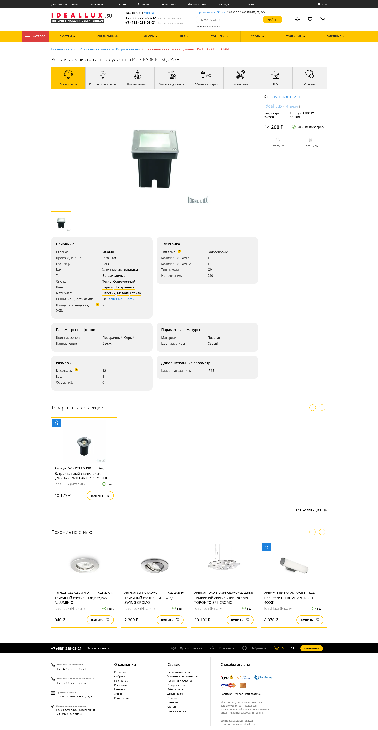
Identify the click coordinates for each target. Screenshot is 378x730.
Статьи (171, 706)
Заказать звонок (98, 648)
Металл (123, 293)
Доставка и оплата (64, 4)
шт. (285, 648)
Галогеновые (218, 252)
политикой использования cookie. (243, 712)
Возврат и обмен (177, 685)
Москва (149, 13)
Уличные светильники (97, 49)
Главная (57, 49)
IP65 (211, 370)
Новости (172, 702)
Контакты (248, 4)
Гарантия (96, 4)
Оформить (311, 648)
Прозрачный (124, 287)
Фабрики (119, 676)
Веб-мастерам (176, 689)
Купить (97, 495)
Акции (118, 693)
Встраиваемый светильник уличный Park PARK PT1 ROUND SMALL (81, 478)
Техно (107, 281)
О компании (125, 664)
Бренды (223, 4)
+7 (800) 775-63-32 (154, 18)
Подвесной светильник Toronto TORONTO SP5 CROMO (221, 600)
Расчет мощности (121, 299)
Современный (124, 281)
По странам (121, 680)
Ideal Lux (109, 258)
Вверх (107, 343)
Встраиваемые (127, 49)
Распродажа (121, 685)
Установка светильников (182, 676)
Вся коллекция (308, 510)
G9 (210, 269)
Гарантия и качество (180, 680)
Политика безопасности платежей (241, 694)
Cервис (173, 664)
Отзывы (144, 4)
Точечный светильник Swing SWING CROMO (148, 600)
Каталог (38, 36)
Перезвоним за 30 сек (210, 12)
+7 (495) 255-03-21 (154, 22)
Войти (322, 4)
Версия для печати (285, 97)
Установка (168, 4)
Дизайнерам (197, 4)
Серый (107, 287)
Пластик (108, 293)
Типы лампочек (177, 711)
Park (105, 264)
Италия (108, 252)
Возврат (120, 4)
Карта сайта (121, 698)
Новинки (119, 689)
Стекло (135, 293)
